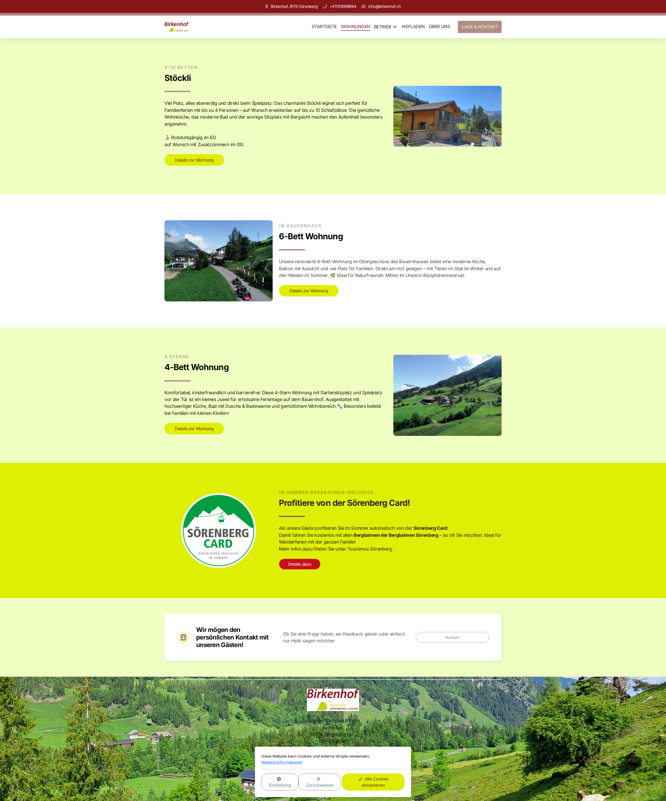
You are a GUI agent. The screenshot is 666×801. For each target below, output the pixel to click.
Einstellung (280, 785)
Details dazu (299, 564)
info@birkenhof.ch (384, 6)
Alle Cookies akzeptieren (375, 782)
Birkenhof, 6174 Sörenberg (294, 6)
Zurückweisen (320, 785)
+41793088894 (343, 6)
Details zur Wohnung (194, 160)
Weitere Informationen (281, 762)
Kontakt (452, 637)
